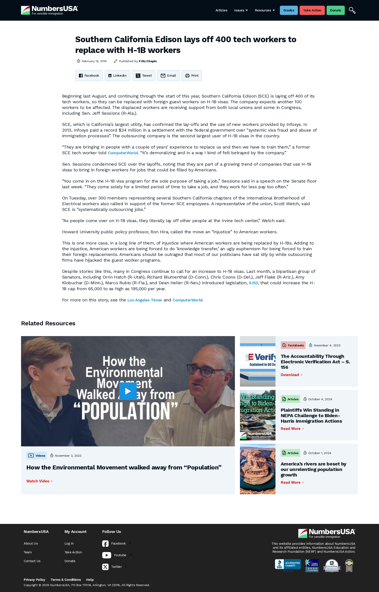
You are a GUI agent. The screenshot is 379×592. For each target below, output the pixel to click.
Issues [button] (239, 10)
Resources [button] (263, 10)
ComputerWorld (123, 152)
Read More (290, 428)
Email (171, 76)
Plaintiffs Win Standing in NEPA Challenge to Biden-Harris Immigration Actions (311, 415)
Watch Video (37, 481)
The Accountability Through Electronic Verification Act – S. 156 (315, 361)
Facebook (91, 76)
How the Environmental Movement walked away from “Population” (123, 467)
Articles (221, 10)
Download (290, 375)
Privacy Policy (34, 580)
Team (28, 552)
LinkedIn (120, 76)
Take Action (73, 552)
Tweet (147, 76)
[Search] (352, 10)
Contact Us (32, 561)
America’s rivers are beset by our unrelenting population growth (313, 469)
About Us (31, 543)
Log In (69, 543)
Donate (69, 561)
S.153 (253, 283)
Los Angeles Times (144, 300)
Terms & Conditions (66, 580)
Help (89, 580)
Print (194, 76)
